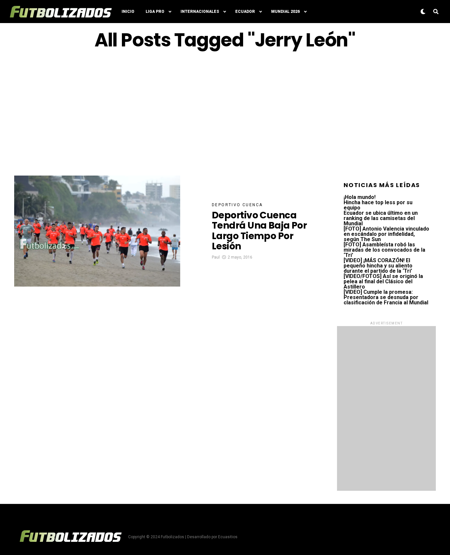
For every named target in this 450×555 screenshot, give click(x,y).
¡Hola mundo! (360, 197)
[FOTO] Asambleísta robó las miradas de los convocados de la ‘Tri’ (384, 249)
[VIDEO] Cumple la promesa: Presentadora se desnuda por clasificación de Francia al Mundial (386, 297)
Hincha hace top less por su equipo (378, 205)
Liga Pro (155, 11)
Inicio (128, 11)
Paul (216, 257)
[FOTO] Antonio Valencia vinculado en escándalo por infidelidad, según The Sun (386, 234)
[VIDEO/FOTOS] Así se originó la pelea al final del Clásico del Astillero (383, 281)
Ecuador (245, 11)
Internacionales (200, 11)
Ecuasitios (228, 537)
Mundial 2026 (285, 11)
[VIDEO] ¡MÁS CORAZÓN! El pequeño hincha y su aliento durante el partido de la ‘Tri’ (378, 265)
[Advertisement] (225, 113)
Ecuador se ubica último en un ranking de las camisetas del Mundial (381, 218)
